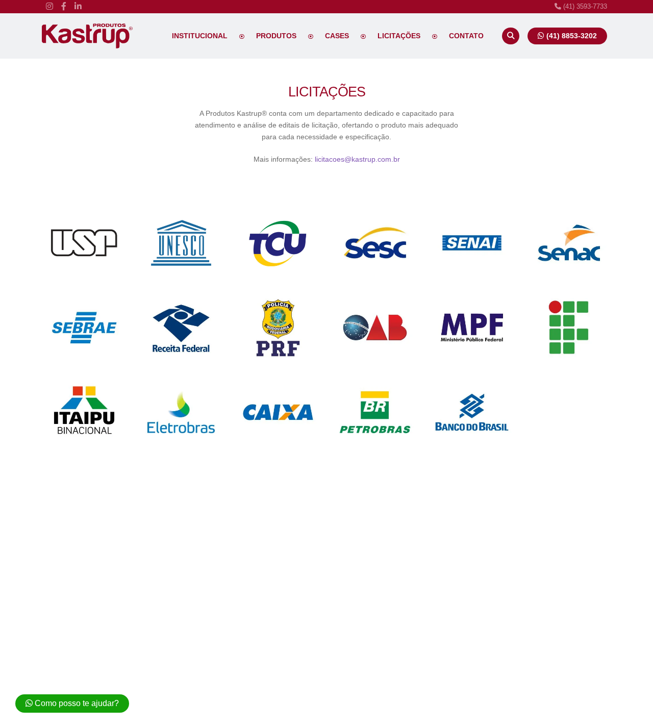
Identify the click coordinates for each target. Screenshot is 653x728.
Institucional (200, 36)
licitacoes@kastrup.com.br (357, 159)
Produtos (276, 36)
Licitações (399, 36)
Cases (337, 36)
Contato (466, 36)
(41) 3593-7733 (584, 6)
